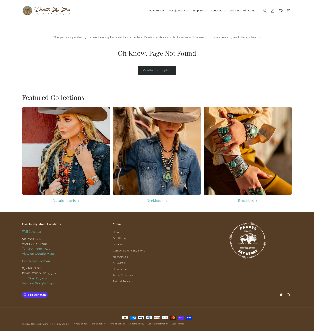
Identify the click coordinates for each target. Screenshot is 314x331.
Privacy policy (80, 324)
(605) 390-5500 (39, 248)
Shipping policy (136, 324)
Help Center (120, 269)
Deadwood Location (36, 261)
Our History (120, 238)
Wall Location (31, 231)
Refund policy (98, 324)
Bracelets (246, 200)
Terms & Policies (123, 275)
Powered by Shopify (59, 324)
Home (116, 232)
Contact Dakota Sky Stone (129, 250)
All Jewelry (119, 262)
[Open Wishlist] (281, 11)
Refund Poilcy (121, 281)
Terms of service (116, 324)
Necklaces (155, 200)
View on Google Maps (38, 253)
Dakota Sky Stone (39, 324)
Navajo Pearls (64, 200)
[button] (178, 11)
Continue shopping (157, 70)
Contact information (158, 324)
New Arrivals (120, 256)
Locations (119, 244)
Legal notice (178, 324)
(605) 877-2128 (38, 278)
